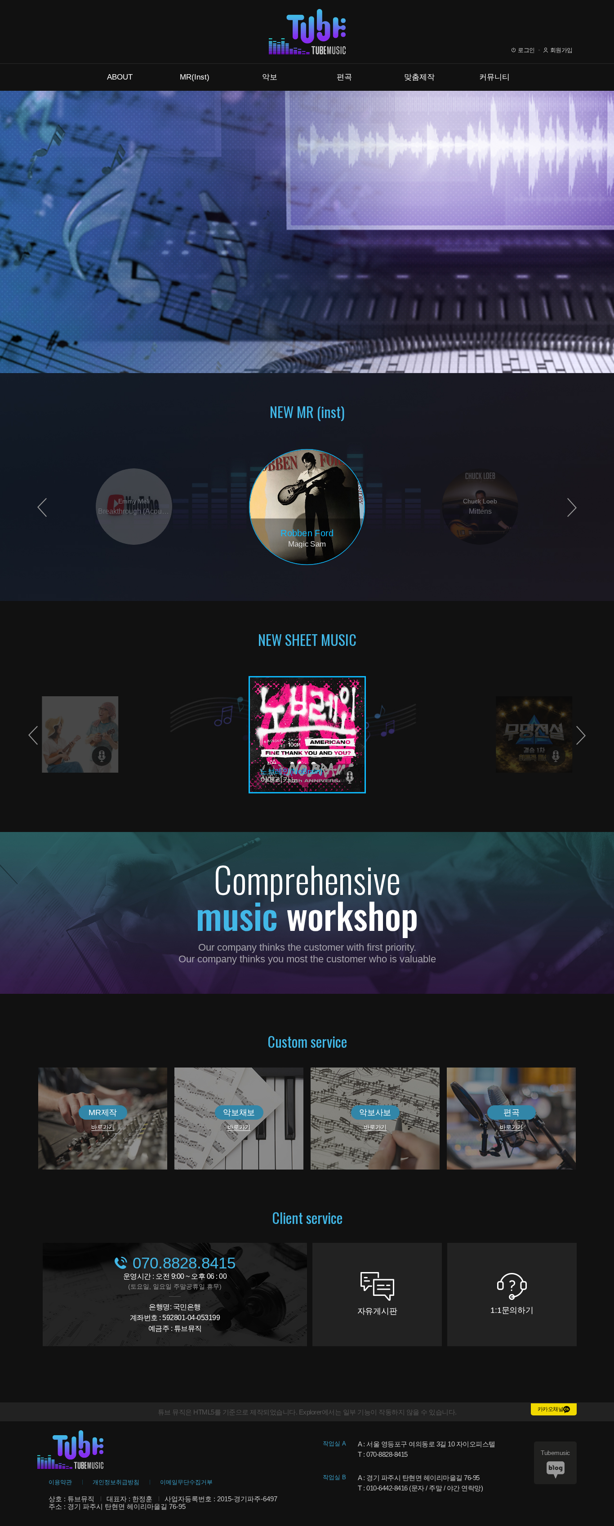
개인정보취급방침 (116, 1482)
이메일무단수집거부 (186, 1482)
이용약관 (60, 1482)
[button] (572, 507)
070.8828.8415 (184, 1263)
